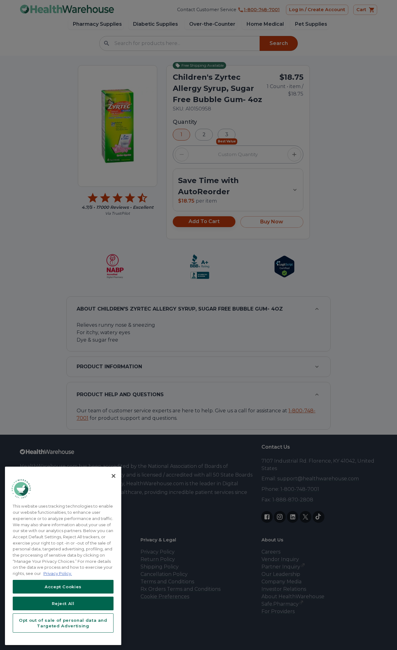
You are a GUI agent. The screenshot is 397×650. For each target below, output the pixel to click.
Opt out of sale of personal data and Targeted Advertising (63, 623)
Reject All (63, 603)
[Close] (113, 476)
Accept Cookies (63, 586)
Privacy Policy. (57, 573)
